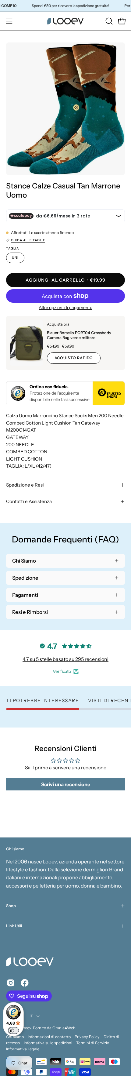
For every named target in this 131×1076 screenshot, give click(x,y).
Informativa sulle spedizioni (48, 1043)
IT (31, 1016)
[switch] (13, 1030)
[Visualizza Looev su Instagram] (10, 982)
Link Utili (14, 926)
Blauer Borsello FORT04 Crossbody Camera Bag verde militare (79, 335)
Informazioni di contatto (49, 1036)
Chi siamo (15, 1036)
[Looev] (65, 21)
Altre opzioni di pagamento (65, 307)
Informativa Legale (22, 1049)
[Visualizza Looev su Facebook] (24, 982)
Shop (11, 905)
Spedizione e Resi (25, 485)
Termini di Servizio (92, 1043)
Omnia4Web (63, 1028)
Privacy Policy (87, 1036)
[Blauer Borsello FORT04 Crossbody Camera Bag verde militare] (26, 343)
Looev (26, 1028)
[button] (108, 21)
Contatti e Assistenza (29, 501)
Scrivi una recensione (65, 784)
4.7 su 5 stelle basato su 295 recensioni (65, 659)
